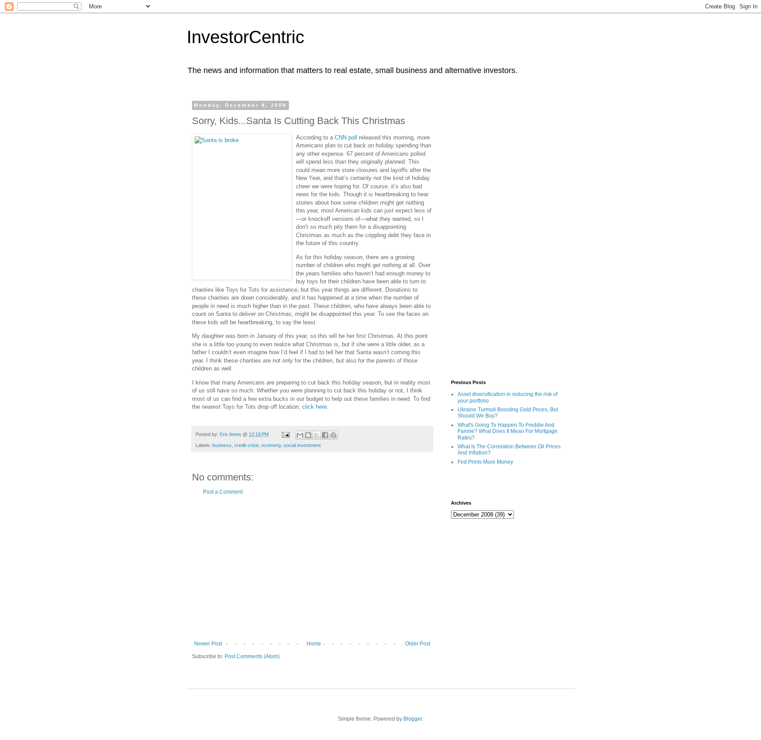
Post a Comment (223, 492)
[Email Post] (285, 434)
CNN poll (346, 137)
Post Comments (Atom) (252, 656)
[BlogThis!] (308, 435)
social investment (302, 445)
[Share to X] (316, 435)
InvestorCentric (245, 37)
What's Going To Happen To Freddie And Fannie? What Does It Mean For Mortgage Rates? (508, 431)
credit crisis (246, 445)
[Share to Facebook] (325, 435)
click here (314, 406)
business (222, 445)
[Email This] (300, 435)
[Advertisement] (312, 568)
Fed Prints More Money (485, 462)
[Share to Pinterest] (333, 435)
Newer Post (208, 644)
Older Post (417, 644)
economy (271, 445)
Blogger (412, 719)
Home (314, 644)
